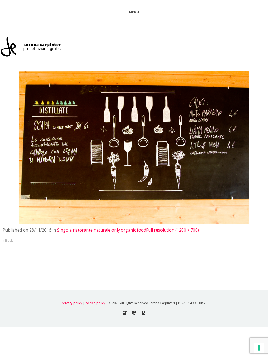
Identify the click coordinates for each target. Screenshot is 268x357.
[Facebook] (143, 313)
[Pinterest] (125, 313)
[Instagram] (134, 313)
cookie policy (95, 303)
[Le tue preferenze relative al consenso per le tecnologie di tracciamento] (259, 348)
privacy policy (72, 303)
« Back (8, 240)
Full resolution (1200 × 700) (172, 230)
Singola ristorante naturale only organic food (101, 230)
